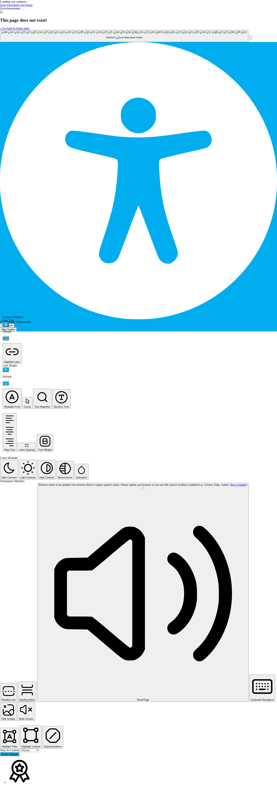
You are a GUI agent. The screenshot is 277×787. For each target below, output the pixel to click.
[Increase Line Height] (6, 369)
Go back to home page (14, 28)
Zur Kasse (26, 5)
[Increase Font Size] (6, 324)
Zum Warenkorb (10, 5)
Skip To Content (10, 750)
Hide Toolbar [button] (8, 329)
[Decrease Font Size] (6, 338)
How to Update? (238, 484)
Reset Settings (10, 754)
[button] (250, 37)
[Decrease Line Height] (6, 383)
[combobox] (124, 36)
